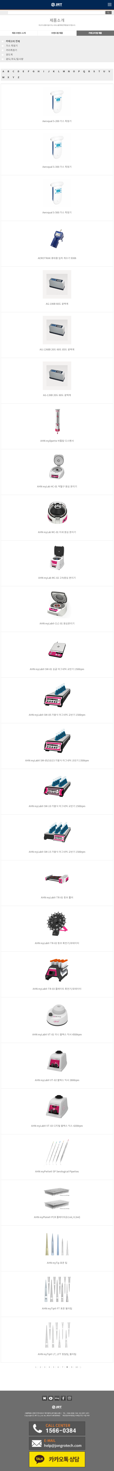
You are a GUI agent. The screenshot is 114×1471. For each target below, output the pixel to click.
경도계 (9, 54)
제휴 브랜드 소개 (19, 33)
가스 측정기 (12, 45)
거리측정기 (11, 50)
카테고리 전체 (13, 41)
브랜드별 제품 (57, 33)
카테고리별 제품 (95, 33)
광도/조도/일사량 (14, 59)
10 (77, 1367)
